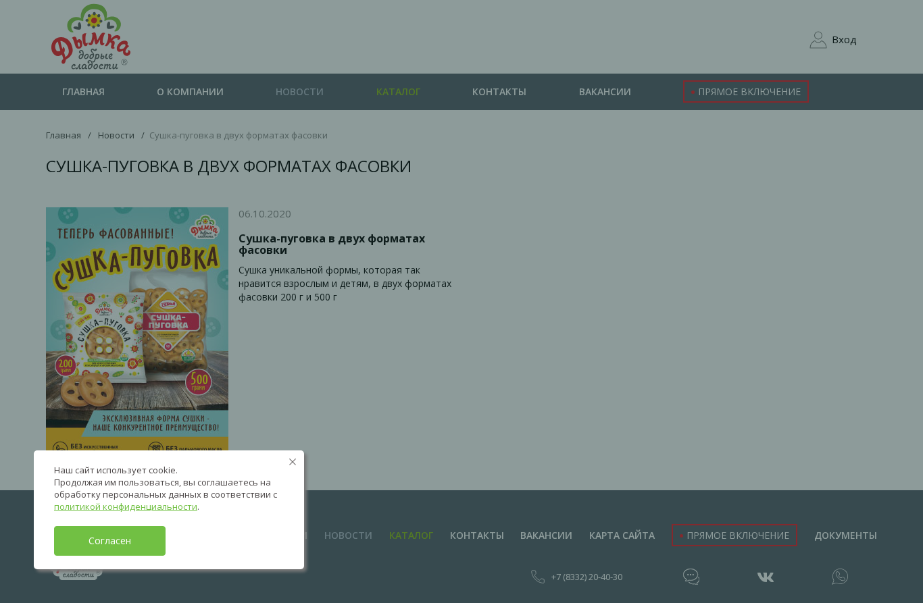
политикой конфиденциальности (125, 506)
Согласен (110, 540)
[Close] (292, 461)
